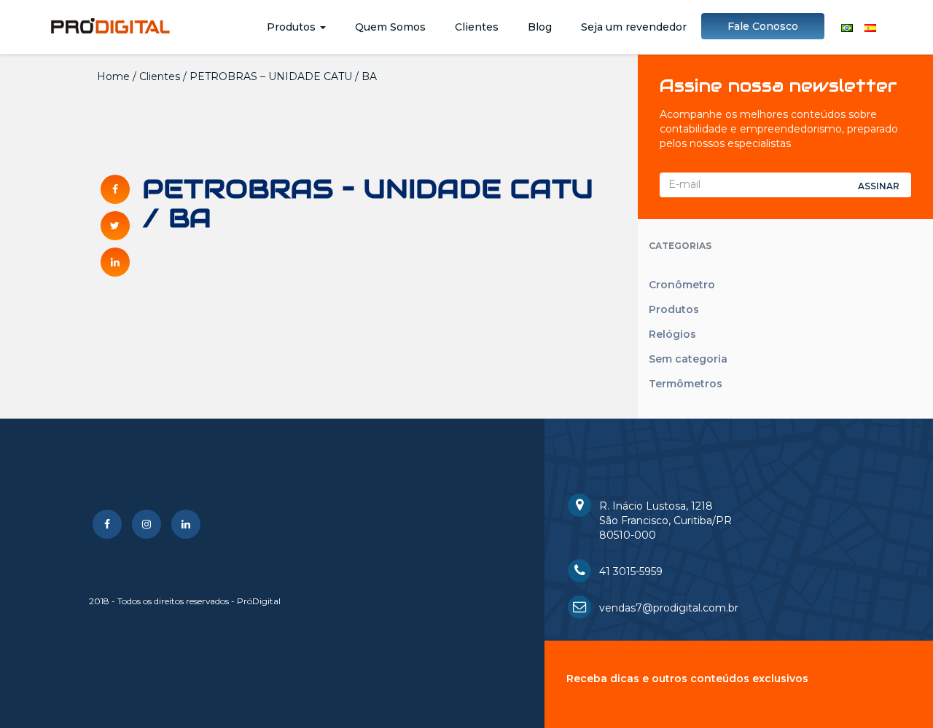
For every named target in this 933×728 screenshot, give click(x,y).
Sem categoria (688, 358)
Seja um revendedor (634, 26)
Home (113, 76)
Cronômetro (682, 284)
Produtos (293, 26)
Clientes (477, 26)
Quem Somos (390, 26)
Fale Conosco (762, 26)
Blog (540, 26)
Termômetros (685, 383)
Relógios (672, 334)
